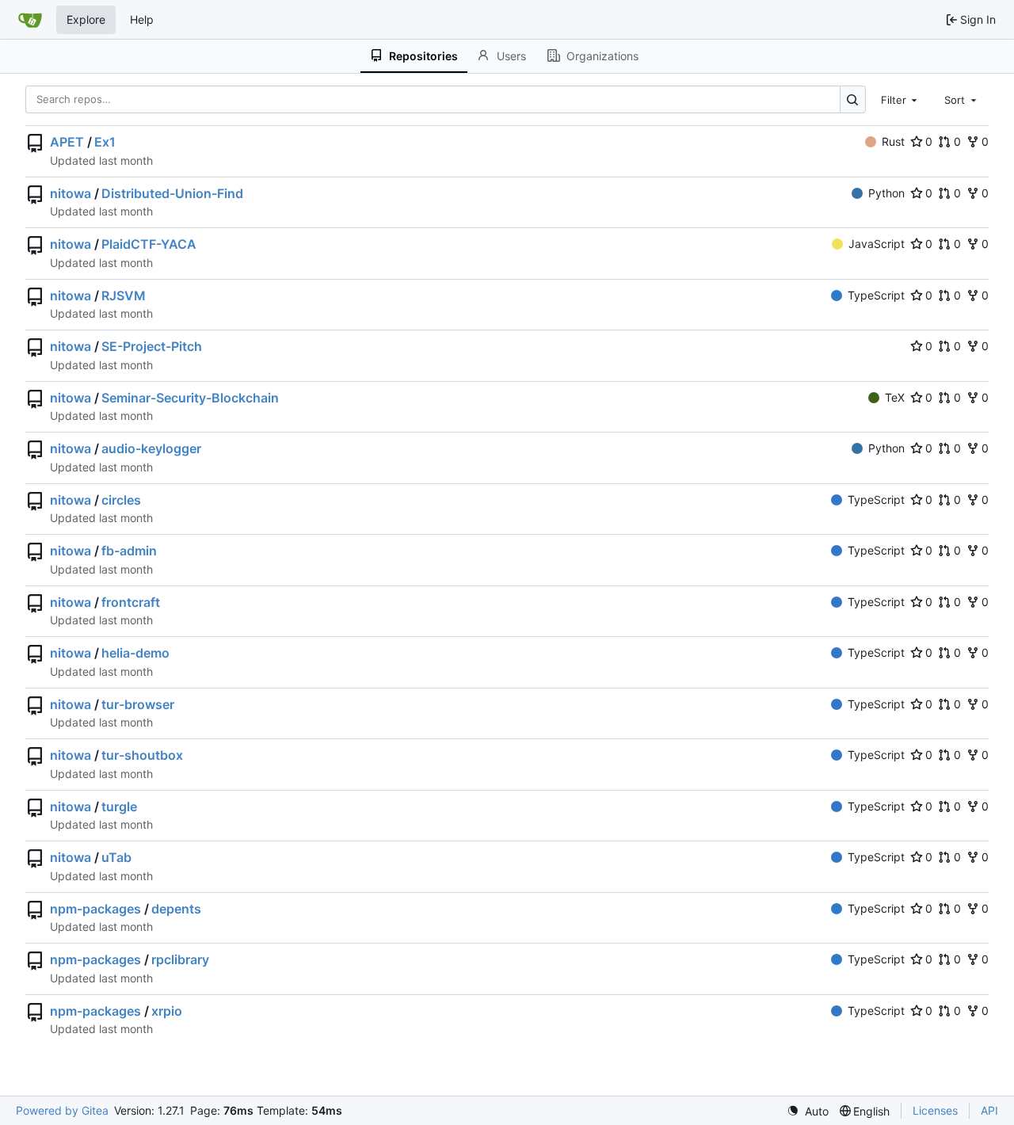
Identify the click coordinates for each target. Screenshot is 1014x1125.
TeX (895, 397)
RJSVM (123, 295)
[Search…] (853, 99)
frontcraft (130, 602)
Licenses (935, 1110)
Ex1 (105, 142)
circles (121, 500)
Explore (86, 19)
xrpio (166, 1011)
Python (886, 193)
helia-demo (135, 653)
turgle (119, 806)
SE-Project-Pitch (151, 346)
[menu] (808, 1111)
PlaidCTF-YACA (148, 244)
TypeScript (876, 295)
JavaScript (876, 243)
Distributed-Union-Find (172, 193)
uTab (116, 857)
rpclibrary (180, 959)
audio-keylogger (151, 448)
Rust (893, 141)
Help (142, 19)
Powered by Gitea (62, 1110)
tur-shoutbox (142, 755)
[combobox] (900, 99)
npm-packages (95, 909)
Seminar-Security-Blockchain (190, 398)
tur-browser (137, 704)
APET (67, 142)
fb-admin (129, 551)
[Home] (30, 20)
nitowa (70, 193)
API (989, 1110)
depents (176, 909)
